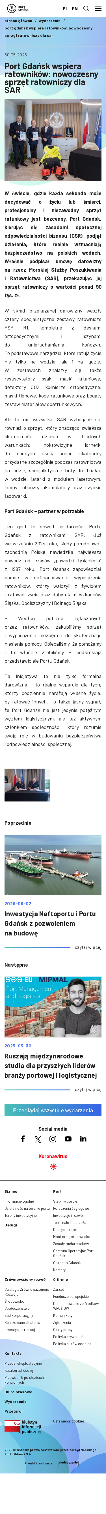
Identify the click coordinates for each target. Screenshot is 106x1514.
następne (16, 964)
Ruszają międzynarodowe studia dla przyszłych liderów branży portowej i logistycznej (51, 1065)
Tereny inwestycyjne (21, 1215)
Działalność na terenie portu (27, 1208)
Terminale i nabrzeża (69, 1222)
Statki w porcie (65, 1201)
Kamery (59, 1270)
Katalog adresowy (19, 1370)
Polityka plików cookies (72, 1343)
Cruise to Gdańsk (67, 1262)
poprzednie (18, 823)
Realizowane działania (22, 1322)
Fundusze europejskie (71, 1296)
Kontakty (13, 1353)
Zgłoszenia (62, 1322)
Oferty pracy (62, 1329)
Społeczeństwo (17, 1308)
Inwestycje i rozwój (68, 1215)
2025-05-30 (18, 1045)
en (75, 8)
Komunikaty (62, 1315)
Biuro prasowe (18, 1391)
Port (57, 1191)
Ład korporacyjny (19, 1315)
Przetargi (14, 1411)
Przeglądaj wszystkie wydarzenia (53, 1110)
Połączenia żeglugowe (71, 1208)
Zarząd (58, 1289)
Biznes (11, 1191)
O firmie (60, 1279)
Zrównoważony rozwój (26, 1279)
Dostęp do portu (66, 1229)
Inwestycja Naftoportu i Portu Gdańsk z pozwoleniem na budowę (50, 923)
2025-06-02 (18, 903)
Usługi (11, 1224)
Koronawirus (53, 1156)
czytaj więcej (88, 947)
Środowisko (14, 1301)
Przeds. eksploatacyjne (23, 1363)
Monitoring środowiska (71, 1236)
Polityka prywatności (69, 1336)
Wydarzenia (16, 1401)
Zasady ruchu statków (71, 1243)
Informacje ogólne (19, 1201)
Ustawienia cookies (69, 1421)
